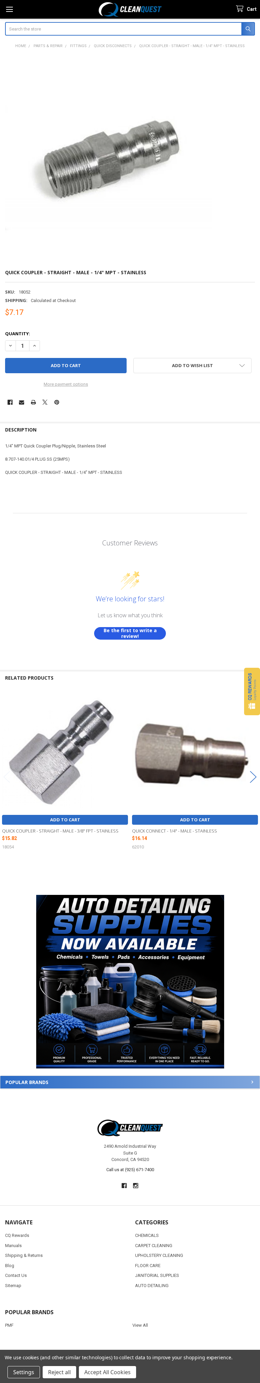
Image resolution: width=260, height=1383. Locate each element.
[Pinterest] (57, 402)
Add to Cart (65, 820)
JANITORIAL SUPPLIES (157, 1275)
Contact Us (16, 1275)
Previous (7, 777)
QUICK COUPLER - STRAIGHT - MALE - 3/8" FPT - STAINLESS (60, 831)
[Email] (21, 402)
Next (253, 777)
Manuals (13, 1245)
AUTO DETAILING (152, 1285)
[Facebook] (10, 402)
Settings (23, 1372)
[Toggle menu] (9, 9)
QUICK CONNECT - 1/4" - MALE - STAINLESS (174, 831)
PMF (9, 1325)
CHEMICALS (147, 1235)
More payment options (66, 384)
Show (252, 691)
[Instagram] (136, 1185)
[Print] (33, 402)
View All (140, 1325)
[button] (130, 982)
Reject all (59, 1372)
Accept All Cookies (107, 1372)
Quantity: (17, 333)
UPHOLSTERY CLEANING (159, 1255)
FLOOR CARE (147, 1265)
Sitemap (13, 1285)
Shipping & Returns (24, 1255)
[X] (45, 402)
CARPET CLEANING (153, 1245)
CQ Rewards (17, 1235)
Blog (9, 1265)
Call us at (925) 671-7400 (130, 1169)
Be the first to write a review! (130, 633)
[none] (109, 159)
